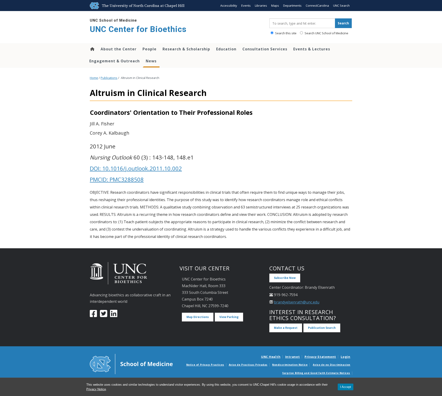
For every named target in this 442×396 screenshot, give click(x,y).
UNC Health (271, 357)
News (151, 61)
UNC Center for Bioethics (138, 29)
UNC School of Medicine (113, 20)
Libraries (261, 5)
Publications (109, 78)
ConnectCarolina (317, 5)
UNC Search (341, 5)
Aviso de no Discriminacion (331, 364)
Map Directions (197, 317)
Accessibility (228, 5)
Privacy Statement (320, 357)
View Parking (228, 317)
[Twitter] (103, 315)
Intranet (292, 357)
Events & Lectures (311, 49)
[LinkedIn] (113, 315)
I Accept (345, 387)
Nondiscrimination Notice (290, 364)
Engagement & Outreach (114, 61)
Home (92, 49)
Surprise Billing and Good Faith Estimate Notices (316, 373)
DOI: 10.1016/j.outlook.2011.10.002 (136, 168)
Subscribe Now (285, 278)
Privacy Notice (96, 389)
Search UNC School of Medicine (326, 33)
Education (226, 49)
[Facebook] (93, 315)
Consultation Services (264, 49)
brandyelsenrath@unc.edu (296, 302)
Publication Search (322, 328)
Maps (275, 5)
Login (345, 357)
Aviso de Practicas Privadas (248, 364)
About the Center (119, 49)
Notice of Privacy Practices (205, 364)
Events (246, 5)
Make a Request (285, 328)
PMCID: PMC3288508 (117, 179)
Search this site (285, 33)
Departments (292, 5)
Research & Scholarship (186, 49)
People (149, 49)
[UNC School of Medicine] (131, 363)
